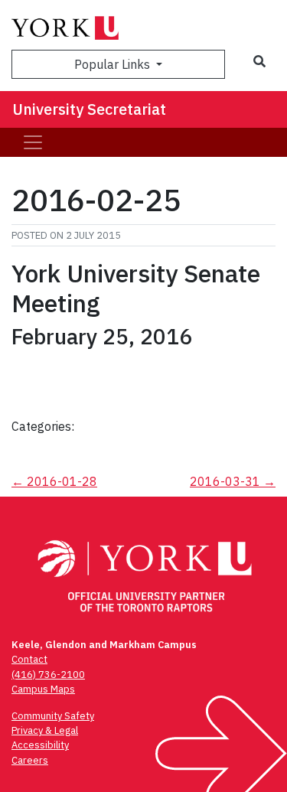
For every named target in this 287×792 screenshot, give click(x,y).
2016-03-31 (233, 481)
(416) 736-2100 (48, 674)
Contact (29, 659)
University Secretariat (89, 109)
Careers (29, 760)
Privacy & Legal (44, 730)
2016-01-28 (54, 481)
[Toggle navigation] (33, 142)
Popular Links (113, 64)
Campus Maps (43, 689)
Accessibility (40, 744)
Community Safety (52, 715)
